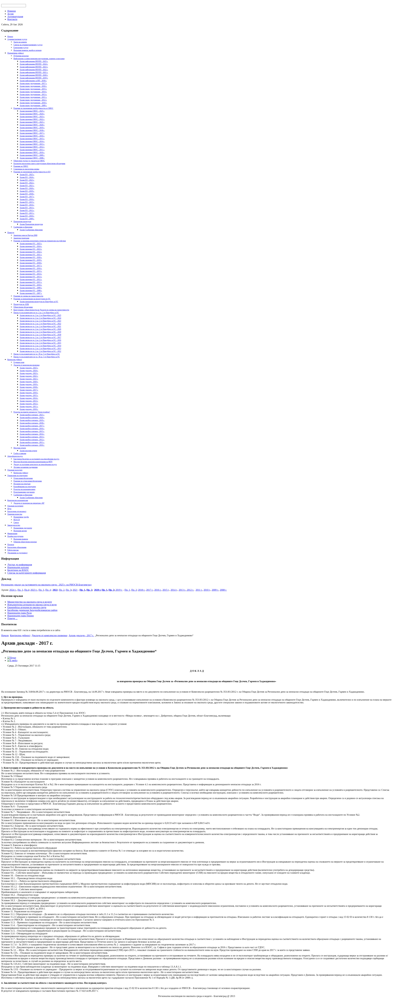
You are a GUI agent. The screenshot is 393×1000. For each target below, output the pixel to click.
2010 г (207, 590)
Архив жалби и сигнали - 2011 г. (32, 442)
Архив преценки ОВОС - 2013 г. (32, 144)
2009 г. (215, 590)
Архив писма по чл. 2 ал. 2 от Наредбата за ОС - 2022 (40, 324)
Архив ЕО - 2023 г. (27, 180)
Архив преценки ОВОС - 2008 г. (32, 158)
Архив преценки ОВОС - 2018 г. (32, 130)
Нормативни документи (23, 528)
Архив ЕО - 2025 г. (27, 174)
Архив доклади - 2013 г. (29, 401)
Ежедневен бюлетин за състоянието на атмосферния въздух (36, 459)
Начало (10, 36)
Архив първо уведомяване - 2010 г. (33, 103)
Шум (9, 509)
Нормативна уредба (21, 517)
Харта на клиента (20, 42)
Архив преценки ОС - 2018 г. (31, 263)
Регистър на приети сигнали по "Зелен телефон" (32, 412)
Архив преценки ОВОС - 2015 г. (32, 139)
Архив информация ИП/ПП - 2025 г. (34, 61)
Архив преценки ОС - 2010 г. (31, 285)
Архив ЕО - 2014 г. (27, 205)
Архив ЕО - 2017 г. (27, 197)
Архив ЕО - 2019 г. (27, 191)
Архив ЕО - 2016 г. (27, 199)
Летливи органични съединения (26, 467)
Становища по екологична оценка (26, 169)
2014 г (174, 590)
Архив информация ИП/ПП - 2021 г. (34, 72)
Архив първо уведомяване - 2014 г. (33, 92)
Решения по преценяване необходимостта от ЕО (32, 172)
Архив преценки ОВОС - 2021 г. (32, 122)
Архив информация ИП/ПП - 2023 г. (34, 67)
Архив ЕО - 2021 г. (27, 186)
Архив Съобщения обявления (31, 230)
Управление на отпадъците (17, 475)
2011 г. (199, 590)
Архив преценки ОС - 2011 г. (31, 282)
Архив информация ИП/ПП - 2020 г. (34, 75)
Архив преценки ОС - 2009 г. (31, 288)
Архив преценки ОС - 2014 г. (31, 274)
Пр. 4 (48, 590)
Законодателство (13, 525)
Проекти (10, 544)
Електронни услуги (21, 47)
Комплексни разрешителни (17, 500)
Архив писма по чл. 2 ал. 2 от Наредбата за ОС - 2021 (40, 326)
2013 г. (182, 590)
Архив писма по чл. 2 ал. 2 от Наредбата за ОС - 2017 (40, 337)
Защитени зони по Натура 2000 (25, 235)
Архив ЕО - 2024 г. (27, 177)
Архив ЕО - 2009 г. (27, 219)
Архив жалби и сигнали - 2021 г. (32, 415)
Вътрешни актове (20, 531)
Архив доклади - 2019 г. (29, 384)
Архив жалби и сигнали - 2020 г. (32, 417)
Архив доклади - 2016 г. (29, 393)
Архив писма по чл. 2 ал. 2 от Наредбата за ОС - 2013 (40, 348)
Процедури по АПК (21, 304)
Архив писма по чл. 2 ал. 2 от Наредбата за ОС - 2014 (40, 346)
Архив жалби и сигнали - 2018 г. (32, 423)
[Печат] (11, 657)
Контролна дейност (14, 359)
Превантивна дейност (15, 53)
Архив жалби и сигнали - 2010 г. (32, 445)
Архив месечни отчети (28, 451)
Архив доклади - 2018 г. (29, 387)
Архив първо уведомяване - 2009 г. (33, 105)
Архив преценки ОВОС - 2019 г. (32, 128)
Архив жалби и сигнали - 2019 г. (32, 420)
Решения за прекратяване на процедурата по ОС (32, 299)
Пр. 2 (61, 590)
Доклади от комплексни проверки (26, 365)
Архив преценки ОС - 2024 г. (31, 246)
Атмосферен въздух (15, 456)
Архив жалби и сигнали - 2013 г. (32, 437)
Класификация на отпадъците (25, 487)
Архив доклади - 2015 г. (29, 395)
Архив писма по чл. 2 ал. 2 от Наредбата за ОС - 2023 (40, 321)
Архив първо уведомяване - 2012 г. (33, 100)
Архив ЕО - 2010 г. (27, 216)
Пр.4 (26, 590)
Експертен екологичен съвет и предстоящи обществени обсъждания (39, 163)
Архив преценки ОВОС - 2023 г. (32, 117)
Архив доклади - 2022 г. (29, 376)
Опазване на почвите (15, 506)
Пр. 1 (82, 590)
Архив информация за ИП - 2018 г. (33, 81)
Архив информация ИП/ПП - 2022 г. (34, 70)
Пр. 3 (20, 590)
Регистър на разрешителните (24, 489)
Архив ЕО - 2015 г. (27, 202)
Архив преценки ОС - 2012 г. (31, 279)
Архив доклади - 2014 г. (29, 398)
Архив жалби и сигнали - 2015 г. (32, 431)
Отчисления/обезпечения (23, 478)
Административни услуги (17, 39)
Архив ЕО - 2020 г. (27, 188)
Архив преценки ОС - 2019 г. (31, 260)
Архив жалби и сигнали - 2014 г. (32, 434)
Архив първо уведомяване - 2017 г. (33, 83)
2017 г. (149, 590)
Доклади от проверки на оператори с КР (29, 503)
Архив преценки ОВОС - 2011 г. (32, 150)
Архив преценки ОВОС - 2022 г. (32, 119)
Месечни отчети (20, 448)
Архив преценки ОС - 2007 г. (31, 293)
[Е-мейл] (12, 660)
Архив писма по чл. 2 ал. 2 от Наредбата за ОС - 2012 (40, 351)
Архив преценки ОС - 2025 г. (31, 244)
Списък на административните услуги (28, 45)
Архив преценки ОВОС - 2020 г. (32, 125)
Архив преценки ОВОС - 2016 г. (32, 136)
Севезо (16, 522)
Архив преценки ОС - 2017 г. (31, 266)
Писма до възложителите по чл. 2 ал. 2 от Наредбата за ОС (36, 313)
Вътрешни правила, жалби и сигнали (27, 50)
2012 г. (190, 590)
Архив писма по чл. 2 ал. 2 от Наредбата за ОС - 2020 (40, 329)
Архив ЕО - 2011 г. (27, 213)
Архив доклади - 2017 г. (29, 390)
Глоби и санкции (20, 453)
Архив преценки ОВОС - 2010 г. (32, 152)
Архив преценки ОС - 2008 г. (31, 290)
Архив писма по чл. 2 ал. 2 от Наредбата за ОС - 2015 (40, 343)
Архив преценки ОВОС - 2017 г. (32, 133)
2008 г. (223, 590)
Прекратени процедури (22, 221)
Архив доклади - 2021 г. (29, 379)
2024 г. (12, 590)
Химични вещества (14, 514)
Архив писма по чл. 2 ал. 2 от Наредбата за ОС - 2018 (40, 335)
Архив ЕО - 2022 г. (27, 183)
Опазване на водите (14, 470)
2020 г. (97, 590)
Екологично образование (16, 547)
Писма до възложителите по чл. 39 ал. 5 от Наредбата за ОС (37, 354)
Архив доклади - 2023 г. (29, 373)
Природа (10, 232)
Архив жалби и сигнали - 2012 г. (32, 440)
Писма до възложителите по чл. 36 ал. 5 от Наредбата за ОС (37, 357)
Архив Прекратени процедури (31, 224)
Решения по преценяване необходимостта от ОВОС (33, 108)
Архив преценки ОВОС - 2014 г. (32, 141)
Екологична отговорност (16, 511)
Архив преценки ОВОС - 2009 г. (32, 155)
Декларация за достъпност (17, 553)
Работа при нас (13, 550)
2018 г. (141, 590)
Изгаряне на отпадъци (22, 484)
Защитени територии (21, 238)
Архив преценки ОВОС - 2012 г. (32, 147)
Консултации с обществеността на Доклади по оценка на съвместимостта (41, 310)
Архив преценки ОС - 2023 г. (31, 249)
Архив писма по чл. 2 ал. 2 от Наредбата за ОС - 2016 (40, 340)
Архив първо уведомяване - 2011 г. (33, 97)
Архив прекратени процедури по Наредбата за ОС (39, 302)
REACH (17, 520)
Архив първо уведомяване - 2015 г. (33, 89)
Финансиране (12, 533)
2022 (55, 590)
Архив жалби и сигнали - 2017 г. (32, 426)
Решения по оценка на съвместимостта (28, 296)
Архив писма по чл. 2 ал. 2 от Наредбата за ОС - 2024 (40, 318)
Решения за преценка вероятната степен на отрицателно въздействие (40, 241)
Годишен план (19, 362)
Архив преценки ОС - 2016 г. (31, 268)
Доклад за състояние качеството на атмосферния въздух (35, 464)
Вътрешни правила (21, 539)
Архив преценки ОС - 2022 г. (31, 252)
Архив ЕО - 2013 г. (27, 208)
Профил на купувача (15, 536)
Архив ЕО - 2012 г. (27, 210)
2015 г (165, 590)
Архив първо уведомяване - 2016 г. (33, 86)
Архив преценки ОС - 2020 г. (31, 257)
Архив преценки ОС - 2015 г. (31, 271)
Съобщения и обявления (23, 227)
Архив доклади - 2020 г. (29, 382)
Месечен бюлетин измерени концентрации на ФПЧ (33, 462)
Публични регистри (21, 56)
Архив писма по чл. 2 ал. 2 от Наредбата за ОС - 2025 (40, 315)
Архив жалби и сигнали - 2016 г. (32, 429)
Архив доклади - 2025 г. (29, 368)
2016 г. (157, 590)
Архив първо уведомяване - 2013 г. (33, 94)
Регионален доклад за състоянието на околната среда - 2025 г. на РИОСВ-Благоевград (46, 584)
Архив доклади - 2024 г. (29, 371)
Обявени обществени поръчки (25, 542)
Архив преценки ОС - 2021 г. (31, 255)
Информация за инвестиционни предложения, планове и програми (39, 59)
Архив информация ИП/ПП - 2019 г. (34, 78)
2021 (75, 590)
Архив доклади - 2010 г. (29, 409)
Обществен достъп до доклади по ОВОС (29, 161)
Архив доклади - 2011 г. (29, 406)
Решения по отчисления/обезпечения (28, 481)
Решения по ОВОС (21, 166)
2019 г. (119, 590)
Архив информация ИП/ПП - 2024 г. (34, 64)
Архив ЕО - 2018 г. (27, 194)
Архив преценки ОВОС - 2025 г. (32, 111)
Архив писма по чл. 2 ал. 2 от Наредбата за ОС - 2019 (40, 332)
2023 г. (33, 590)
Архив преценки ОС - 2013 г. (31, 277)
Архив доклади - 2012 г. (29, 404)
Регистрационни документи (24, 492)
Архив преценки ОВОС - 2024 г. (32, 114)
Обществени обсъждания (23, 307)
